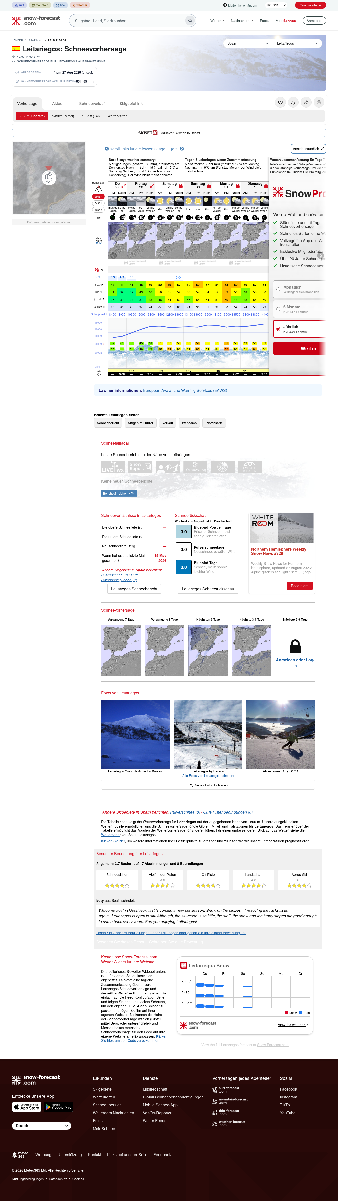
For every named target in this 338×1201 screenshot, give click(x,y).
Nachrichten (240, 20)
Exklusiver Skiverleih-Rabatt (179, 132)
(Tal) (91, 115)
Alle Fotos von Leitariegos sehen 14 (208, 775)
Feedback (162, 1154)
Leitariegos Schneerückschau (208, 589)
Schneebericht (108, 422)
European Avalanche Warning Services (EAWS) (185, 390)
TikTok (286, 1105)
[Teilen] (306, 102)
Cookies (78, 1178)
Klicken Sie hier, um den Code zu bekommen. (134, 1038)
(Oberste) (32, 115)
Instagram (288, 1097)
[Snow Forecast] (34, 20)
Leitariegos (57, 40)
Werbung (43, 1154)
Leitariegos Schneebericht (134, 589)
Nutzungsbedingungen (28, 1178)
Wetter (215, 20)
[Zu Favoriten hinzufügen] (280, 102)
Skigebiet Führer (140, 422)
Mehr (99, 243)
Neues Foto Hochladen (210, 785)
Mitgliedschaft (155, 1089)
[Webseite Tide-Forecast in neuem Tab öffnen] (60, 5)
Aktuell (58, 103)
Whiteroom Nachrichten (113, 1113)
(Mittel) (63, 115)
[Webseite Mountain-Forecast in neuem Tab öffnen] (40, 5)
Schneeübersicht (107, 1105)
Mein (286, 20)
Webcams (189, 422)
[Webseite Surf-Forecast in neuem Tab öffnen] (19, 5)
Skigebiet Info (132, 103)
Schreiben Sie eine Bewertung (176, 942)
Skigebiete (102, 1089)
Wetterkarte (110, 834)
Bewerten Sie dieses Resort (120, 942)
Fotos (264, 20)
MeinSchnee (104, 1128)
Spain (35, 40)
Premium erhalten (311, 5)
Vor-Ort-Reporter (157, 1113)
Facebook (288, 1089)
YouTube (288, 1113)
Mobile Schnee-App (160, 1105)
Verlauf (167, 422)
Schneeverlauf (92, 103)
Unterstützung (69, 1154)
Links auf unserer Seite (127, 1154)
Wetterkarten (117, 115)
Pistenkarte (214, 422)
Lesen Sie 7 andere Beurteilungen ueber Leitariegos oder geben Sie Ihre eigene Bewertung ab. (171, 932)
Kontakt (94, 1154)
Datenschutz (58, 1178)
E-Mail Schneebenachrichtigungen (173, 1097)
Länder (17, 40)
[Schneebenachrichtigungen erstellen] (293, 102)
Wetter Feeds (154, 1120)
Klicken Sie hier (113, 840)
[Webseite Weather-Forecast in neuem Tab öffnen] (80, 5)
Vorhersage (27, 103)
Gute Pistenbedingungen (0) (120, 577)
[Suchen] (190, 20)
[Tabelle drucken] (319, 102)
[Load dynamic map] (49, 177)
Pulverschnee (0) (114, 574)
